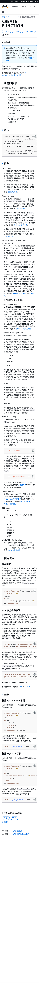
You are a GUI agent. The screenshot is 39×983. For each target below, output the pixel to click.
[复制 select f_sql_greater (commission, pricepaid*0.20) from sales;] (35, 799)
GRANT (20, 687)
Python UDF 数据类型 (19, 294)
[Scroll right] (30, 6)
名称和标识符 (20, 209)
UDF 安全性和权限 (14, 550)
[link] (28, 17)
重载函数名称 (12, 192)
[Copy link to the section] (2, 83)
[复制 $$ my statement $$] (33, 450)
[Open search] (35, 7)
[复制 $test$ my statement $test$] (33, 476)
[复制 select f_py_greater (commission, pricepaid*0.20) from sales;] (35, 746)
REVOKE (28, 687)
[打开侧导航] (3, 12)
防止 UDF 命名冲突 (20, 225)
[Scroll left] (11, 6)
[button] (6, 42)
